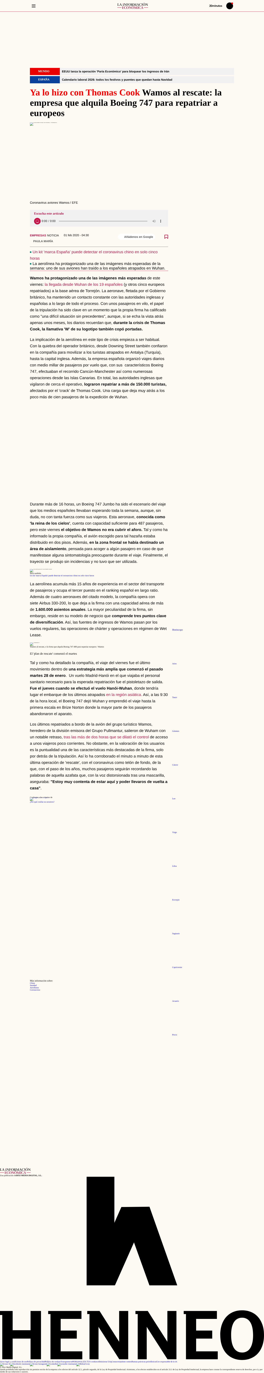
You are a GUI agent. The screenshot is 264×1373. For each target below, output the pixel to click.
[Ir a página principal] (132, 6)
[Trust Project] (39, 797)
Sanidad (33, 985)
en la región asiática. (124, 695)
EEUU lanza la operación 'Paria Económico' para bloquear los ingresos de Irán (115, 71)
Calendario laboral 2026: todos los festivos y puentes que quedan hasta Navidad (117, 79)
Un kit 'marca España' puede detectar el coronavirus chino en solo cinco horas (62, 576)
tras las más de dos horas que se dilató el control (107, 737)
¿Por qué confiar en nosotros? (42, 802)
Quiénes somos (125, 1362)
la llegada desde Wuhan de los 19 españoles (83, 284)
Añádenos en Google (138, 236)
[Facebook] (20, 1364)
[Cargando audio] (37, 221)
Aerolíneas (34, 988)
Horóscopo (177, 629)
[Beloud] (83, 1364)
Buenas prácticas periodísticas (144, 1362)
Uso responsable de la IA (166, 1362)
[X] (5, 1364)
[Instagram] (38, 1364)
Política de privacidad (36, 1362)
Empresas (38, 235)
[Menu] (33, 6)
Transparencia (66, 1362)
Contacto (115, 1362)
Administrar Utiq (104, 1362)
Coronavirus (35, 990)
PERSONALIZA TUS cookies (84, 1362)
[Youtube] (66, 1364)
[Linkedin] (52, 1364)
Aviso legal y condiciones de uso (13, 1362)
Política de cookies (53, 1362)
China (32, 983)
